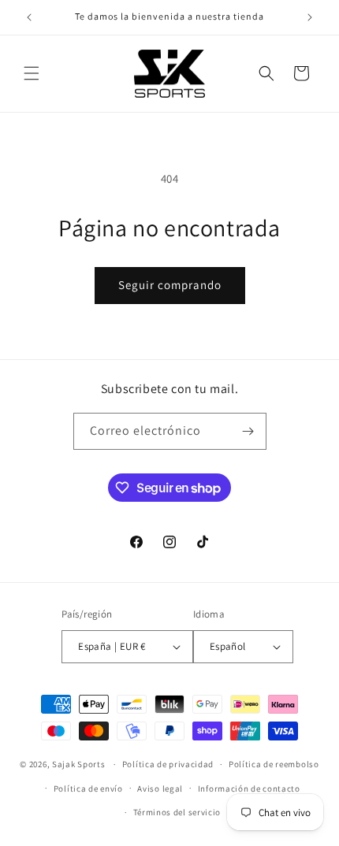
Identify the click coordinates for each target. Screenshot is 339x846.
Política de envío (88, 788)
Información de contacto (249, 788)
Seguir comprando (170, 284)
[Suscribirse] (248, 431)
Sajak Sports (78, 764)
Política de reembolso (274, 764)
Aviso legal (160, 788)
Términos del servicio (177, 812)
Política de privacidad (168, 764)
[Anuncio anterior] (29, 17)
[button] (31, 73)
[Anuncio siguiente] (309, 17)
